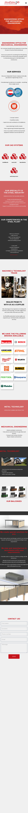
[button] (26, 3)
